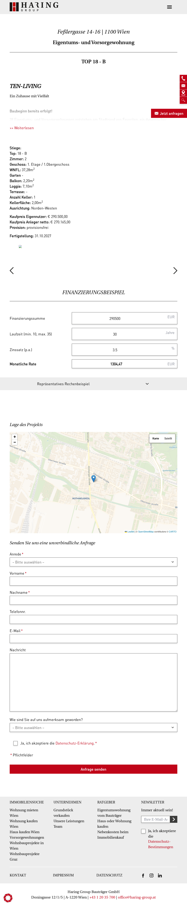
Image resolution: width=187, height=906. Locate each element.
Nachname (20, 592)
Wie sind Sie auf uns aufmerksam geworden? (46, 719)
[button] (93, 478)
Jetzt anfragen (171, 113)
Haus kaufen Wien (24, 832)
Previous (12, 270)
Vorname (18, 573)
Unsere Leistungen (69, 821)
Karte (155, 438)
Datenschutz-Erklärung (75, 743)
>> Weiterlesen (22, 127)
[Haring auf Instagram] (151, 875)
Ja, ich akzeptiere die (162, 833)
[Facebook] (143, 875)
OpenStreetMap (146, 531)
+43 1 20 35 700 (102, 897)
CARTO (172, 531)
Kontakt (18, 875)
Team (58, 826)
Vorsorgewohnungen (27, 837)
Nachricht (18, 649)
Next (175, 270)
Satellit (168, 438)
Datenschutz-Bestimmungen (160, 844)
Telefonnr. (18, 611)
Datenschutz (109, 875)
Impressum (63, 875)
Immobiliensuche (27, 802)
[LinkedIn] (160, 875)
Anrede (16, 554)
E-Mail (16, 630)
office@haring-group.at (137, 897)
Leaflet (130, 531)
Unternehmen (67, 802)
